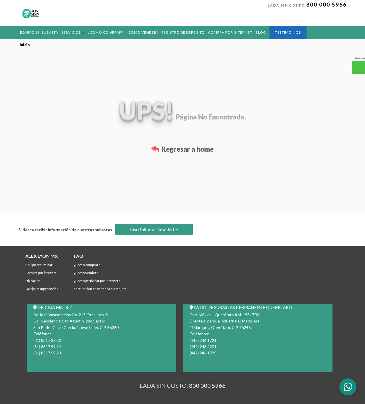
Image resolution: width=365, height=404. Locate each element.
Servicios (68, 32)
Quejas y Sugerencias (41, 289)
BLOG (249, 32)
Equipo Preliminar (38, 265)
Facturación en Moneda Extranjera (100, 289)
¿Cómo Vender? (136, 32)
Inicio (25, 44)
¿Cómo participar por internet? (97, 281)
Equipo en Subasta (38, 32)
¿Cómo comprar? (101, 32)
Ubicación (32, 281)
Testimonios (275, 32)
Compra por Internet (219, 32)
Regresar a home (187, 149)
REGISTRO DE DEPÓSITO (175, 32)
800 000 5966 (326, 4)
